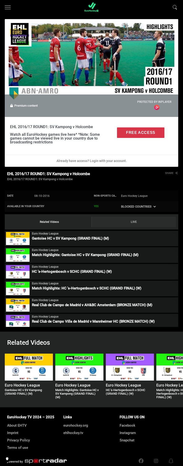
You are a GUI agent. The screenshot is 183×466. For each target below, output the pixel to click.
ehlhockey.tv (73, 433)
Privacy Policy (18, 440)
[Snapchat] (170, 461)
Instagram (128, 433)
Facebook (127, 425)
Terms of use (17, 447)
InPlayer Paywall (157, 107)
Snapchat (127, 440)
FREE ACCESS (140, 133)
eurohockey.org (75, 425)
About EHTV (17, 425)
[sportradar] (37, 461)
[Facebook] (141, 461)
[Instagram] (156, 461)
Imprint (12, 433)
